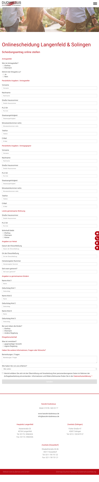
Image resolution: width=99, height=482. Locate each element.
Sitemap (59, 472)
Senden (49, 382)
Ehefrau (7, 66)
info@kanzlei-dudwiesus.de (48, 416)
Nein (6, 77)
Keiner (6, 237)
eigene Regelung (10, 346)
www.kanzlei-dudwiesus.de (48, 414)
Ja (5, 74)
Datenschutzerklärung (82, 376)
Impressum (73, 472)
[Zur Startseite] (11, 5)
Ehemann (8, 68)
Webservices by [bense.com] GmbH (16, 472)
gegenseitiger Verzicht (13, 344)
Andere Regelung (11, 333)
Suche (66, 472)
